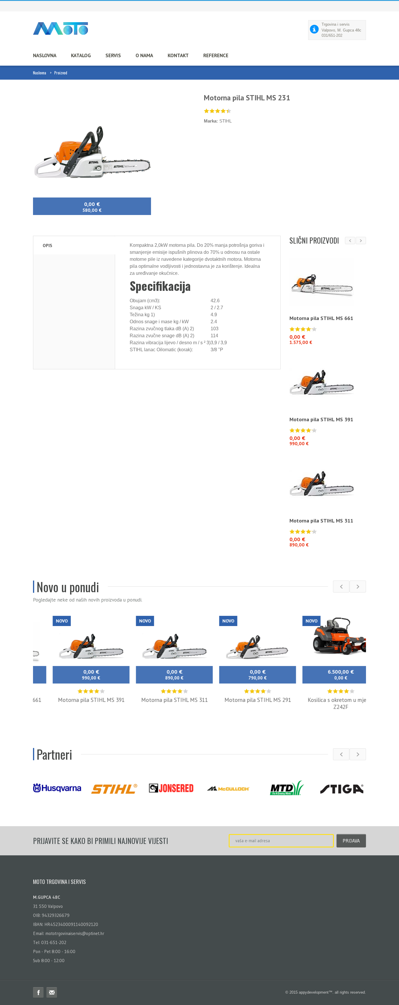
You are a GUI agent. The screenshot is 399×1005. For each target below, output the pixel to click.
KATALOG (81, 55)
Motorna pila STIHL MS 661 (321, 318)
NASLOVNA (44, 55)
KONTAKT (178, 55)
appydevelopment (314, 992)
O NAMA (144, 55)
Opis (47, 245)
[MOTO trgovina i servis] (60, 28)
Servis (113, 55)
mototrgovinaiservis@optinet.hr (74, 933)
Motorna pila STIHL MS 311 (321, 520)
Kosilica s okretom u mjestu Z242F (324, 703)
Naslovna (39, 73)
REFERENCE (215, 55)
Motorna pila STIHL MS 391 (321, 419)
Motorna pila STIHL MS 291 (241, 699)
